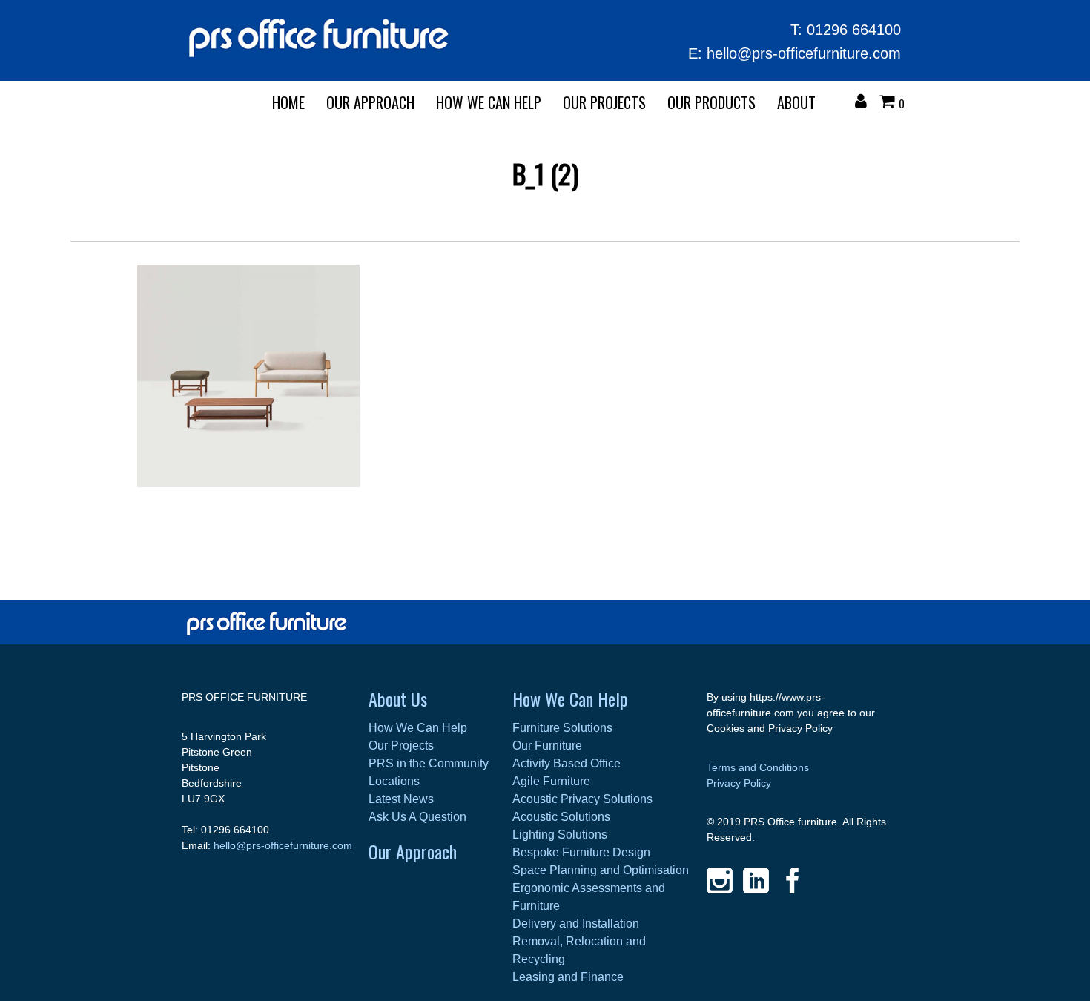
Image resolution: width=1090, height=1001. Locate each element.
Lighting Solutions (559, 834)
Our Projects (604, 102)
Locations (394, 781)
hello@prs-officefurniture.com (804, 53)
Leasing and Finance (568, 977)
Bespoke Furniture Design (581, 852)
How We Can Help (488, 102)
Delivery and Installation (575, 923)
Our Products (711, 102)
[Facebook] (792, 880)
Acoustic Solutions (561, 816)
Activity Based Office (566, 763)
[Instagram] (720, 880)
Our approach (370, 102)
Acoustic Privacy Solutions (582, 799)
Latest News (401, 799)
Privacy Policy (739, 783)
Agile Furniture (551, 781)
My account (864, 103)
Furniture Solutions (562, 727)
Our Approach (413, 851)
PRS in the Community (429, 763)
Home (288, 102)
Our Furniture (547, 745)
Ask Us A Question (417, 816)
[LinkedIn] (756, 880)
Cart (890, 103)
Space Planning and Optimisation (600, 870)
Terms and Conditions (758, 767)
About (796, 102)
